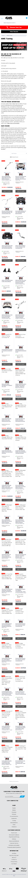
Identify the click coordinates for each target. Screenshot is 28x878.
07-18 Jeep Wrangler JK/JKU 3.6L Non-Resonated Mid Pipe (20, 420)
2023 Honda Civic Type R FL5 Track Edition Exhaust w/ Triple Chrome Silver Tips (7, 316)
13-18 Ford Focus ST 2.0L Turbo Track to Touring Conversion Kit (20, 693)
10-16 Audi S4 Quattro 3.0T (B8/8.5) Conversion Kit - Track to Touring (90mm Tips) (20, 590)
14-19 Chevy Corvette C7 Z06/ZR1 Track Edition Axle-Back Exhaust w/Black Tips (6, 762)
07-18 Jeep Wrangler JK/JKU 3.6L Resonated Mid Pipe (7, 452)
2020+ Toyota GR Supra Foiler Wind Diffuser (7, 281)
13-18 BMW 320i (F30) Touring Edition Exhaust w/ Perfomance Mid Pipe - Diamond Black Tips (7, 694)
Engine (14, 808)
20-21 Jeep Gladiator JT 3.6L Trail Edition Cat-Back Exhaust (20, 212)
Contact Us (14, 859)
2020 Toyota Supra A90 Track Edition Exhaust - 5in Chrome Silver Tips (7, 247)
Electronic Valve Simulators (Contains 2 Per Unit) (7, 385)
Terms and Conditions (14, 834)
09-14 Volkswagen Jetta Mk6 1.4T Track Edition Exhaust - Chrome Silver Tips (19, 521)
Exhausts (14, 814)
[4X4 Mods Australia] (8, 18)
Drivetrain (14, 812)
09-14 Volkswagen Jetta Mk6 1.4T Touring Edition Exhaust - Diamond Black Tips (7, 521)
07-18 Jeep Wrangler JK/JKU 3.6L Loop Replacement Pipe (6, 420)
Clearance (14, 826)
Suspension (14, 818)
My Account (14, 832)
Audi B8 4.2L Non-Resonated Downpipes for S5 (20, 350)
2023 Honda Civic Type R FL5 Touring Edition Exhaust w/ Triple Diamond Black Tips (20, 282)
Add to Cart (7, 191)
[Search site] (2, 23)
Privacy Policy (14, 861)
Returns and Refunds (14, 841)
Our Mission (14, 863)
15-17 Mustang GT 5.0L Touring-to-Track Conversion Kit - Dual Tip (20, 762)
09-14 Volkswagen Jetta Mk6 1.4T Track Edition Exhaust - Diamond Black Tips (6, 178)
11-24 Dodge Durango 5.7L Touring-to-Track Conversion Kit (20, 625)
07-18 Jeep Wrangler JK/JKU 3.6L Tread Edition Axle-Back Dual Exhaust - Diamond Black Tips (7, 488)
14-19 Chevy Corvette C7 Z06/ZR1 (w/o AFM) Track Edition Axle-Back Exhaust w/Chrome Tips (20, 729)
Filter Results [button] (14, 31)
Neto (14, 875)
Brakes (14, 810)
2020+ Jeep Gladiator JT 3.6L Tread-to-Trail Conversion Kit (20, 247)
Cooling (14, 820)
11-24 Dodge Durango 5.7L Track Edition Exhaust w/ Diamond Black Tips (7, 660)
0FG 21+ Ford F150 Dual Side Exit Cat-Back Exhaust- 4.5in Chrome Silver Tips (20, 178)
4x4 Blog (14, 853)
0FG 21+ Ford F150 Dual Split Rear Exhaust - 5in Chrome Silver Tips (7, 212)
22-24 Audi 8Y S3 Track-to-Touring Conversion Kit (7, 350)
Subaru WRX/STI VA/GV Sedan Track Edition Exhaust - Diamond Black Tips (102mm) (20, 385)
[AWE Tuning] (7, 174)
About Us (14, 857)
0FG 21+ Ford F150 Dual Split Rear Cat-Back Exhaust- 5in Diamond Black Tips (7, 590)
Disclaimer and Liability (14, 845)
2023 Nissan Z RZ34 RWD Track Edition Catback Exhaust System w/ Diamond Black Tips (20, 317)
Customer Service (14, 843)
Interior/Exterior (14, 822)
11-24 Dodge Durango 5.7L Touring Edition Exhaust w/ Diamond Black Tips (7, 625)
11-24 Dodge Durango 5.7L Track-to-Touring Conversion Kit (20, 659)
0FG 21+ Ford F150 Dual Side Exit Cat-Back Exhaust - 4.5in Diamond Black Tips (20, 556)
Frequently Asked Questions (14, 847)
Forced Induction (14, 816)
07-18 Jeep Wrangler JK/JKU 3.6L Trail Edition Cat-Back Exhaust (20, 452)
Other (14, 824)
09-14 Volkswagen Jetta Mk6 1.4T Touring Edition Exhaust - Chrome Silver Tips (20, 487)
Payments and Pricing (14, 836)
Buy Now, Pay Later (14, 855)
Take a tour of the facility (13, 123)
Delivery (14, 839)
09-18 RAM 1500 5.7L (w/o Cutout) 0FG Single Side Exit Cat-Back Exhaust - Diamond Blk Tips (6, 557)
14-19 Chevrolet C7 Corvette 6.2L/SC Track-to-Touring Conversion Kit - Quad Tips (7, 729)
